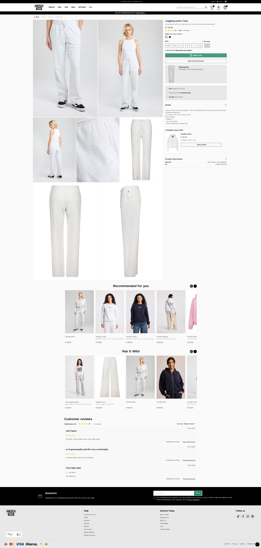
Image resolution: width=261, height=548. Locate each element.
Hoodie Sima (70, 337)
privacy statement (194, 499)
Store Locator (164, 514)
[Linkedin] (252, 516)
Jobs (161, 526)
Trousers (50, 17)
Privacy (235, 544)
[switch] (19, 534)
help (214, 1)
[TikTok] (238, 516)
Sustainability (164, 523)
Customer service (89, 514)
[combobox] (192, 7)
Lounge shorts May (194, 402)
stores (220, 1)
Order (86, 517)
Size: (167, 41)
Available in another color (188, 140)
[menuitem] (50, 7)
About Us (163, 520)
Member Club (164, 517)
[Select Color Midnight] (170, 37)
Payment (87, 520)
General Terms (251, 544)
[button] (52, 7)
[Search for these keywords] (206, 7)
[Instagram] (248, 516)
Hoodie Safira (192, 337)
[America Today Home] (39, 7)
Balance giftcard (89, 532)
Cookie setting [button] (165, 529)
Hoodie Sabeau (162, 337)
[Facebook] (243, 516)
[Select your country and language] (225, 1)
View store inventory (196, 61)
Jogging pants (59, 17)
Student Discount (89, 535)
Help (86, 511)
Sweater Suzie (101, 337)
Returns (86, 526)
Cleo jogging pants (72, 402)
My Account (88, 529)
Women (43, 17)
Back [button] (37, 17)
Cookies (242, 544)
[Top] (257, 544)
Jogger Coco (101, 402)
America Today (167, 511)
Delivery (86, 523)
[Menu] (20, 533)
